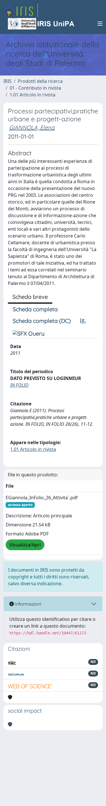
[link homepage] (20, 10)
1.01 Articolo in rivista (32, 95)
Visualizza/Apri (25, 545)
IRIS (7, 81)
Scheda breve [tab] (30, 296)
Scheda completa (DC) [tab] (42, 320)
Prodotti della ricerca (40, 81)
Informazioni (27, 604)
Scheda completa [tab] (35, 309)
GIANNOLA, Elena (32, 127)
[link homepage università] (41, 24)
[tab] (83, 321)
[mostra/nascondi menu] (100, 24)
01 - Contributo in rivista (35, 88)
